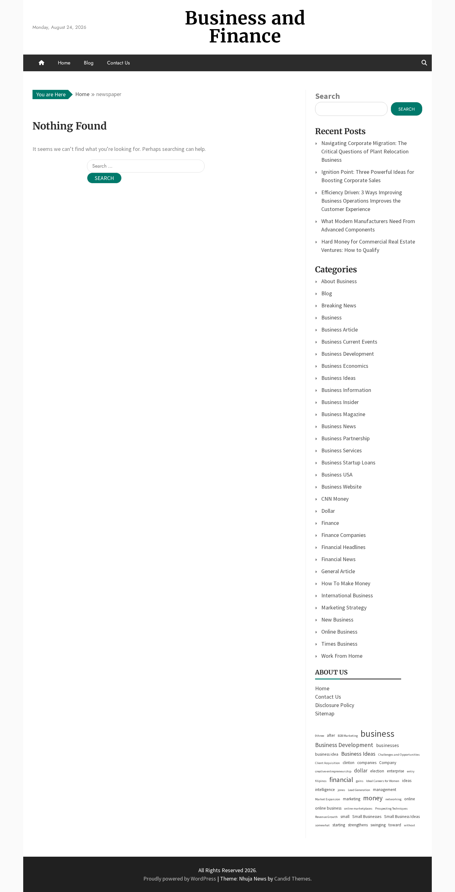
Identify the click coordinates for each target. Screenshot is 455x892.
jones (341, 790)
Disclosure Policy (334, 705)
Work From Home (341, 655)
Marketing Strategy (343, 607)
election (377, 771)
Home (64, 62)
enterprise (395, 771)
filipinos (321, 781)
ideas (406, 780)
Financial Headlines (343, 547)
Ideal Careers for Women (382, 781)
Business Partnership (345, 438)
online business (328, 808)
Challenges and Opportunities (399, 755)
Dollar (328, 510)
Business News (338, 426)
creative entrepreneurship (333, 771)
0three (319, 736)
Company (387, 762)
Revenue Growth (326, 817)
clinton (348, 762)
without (409, 825)
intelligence (325, 789)
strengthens (358, 825)
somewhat (322, 825)
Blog (88, 62)
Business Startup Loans (348, 462)
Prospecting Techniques (391, 808)
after (331, 735)
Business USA (337, 474)
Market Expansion (327, 799)
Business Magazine (343, 414)
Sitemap (324, 713)
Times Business (339, 643)
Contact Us (118, 62)
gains (359, 781)
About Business (339, 281)
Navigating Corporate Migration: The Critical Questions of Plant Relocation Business (365, 151)
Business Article (339, 329)
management (384, 789)
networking (393, 799)
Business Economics (344, 365)
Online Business (339, 631)
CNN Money (335, 498)
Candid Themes (292, 878)
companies (366, 762)
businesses (387, 745)
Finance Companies (343, 534)
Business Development (347, 353)
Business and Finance (245, 27)
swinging (378, 825)
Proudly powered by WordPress (180, 878)
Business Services (341, 450)
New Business (337, 619)
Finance (330, 522)
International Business (347, 595)
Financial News (338, 559)
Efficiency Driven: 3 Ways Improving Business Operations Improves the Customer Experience (361, 201)
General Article (338, 571)
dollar (360, 770)
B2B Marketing (348, 736)
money (373, 798)
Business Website (341, 486)
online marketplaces (358, 808)
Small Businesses (366, 816)
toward (394, 825)
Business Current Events (349, 341)
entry (410, 771)
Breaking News (338, 305)
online (409, 799)
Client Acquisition (327, 763)
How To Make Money (345, 583)
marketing (351, 799)
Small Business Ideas (402, 816)
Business (331, 317)
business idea (326, 754)
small (344, 816)
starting (338, 825)
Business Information (346, 389)
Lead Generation (359, 790)
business (377, 733)
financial (341, 780)
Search (327, 96)
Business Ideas (338, 377)
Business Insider (340, 402)
